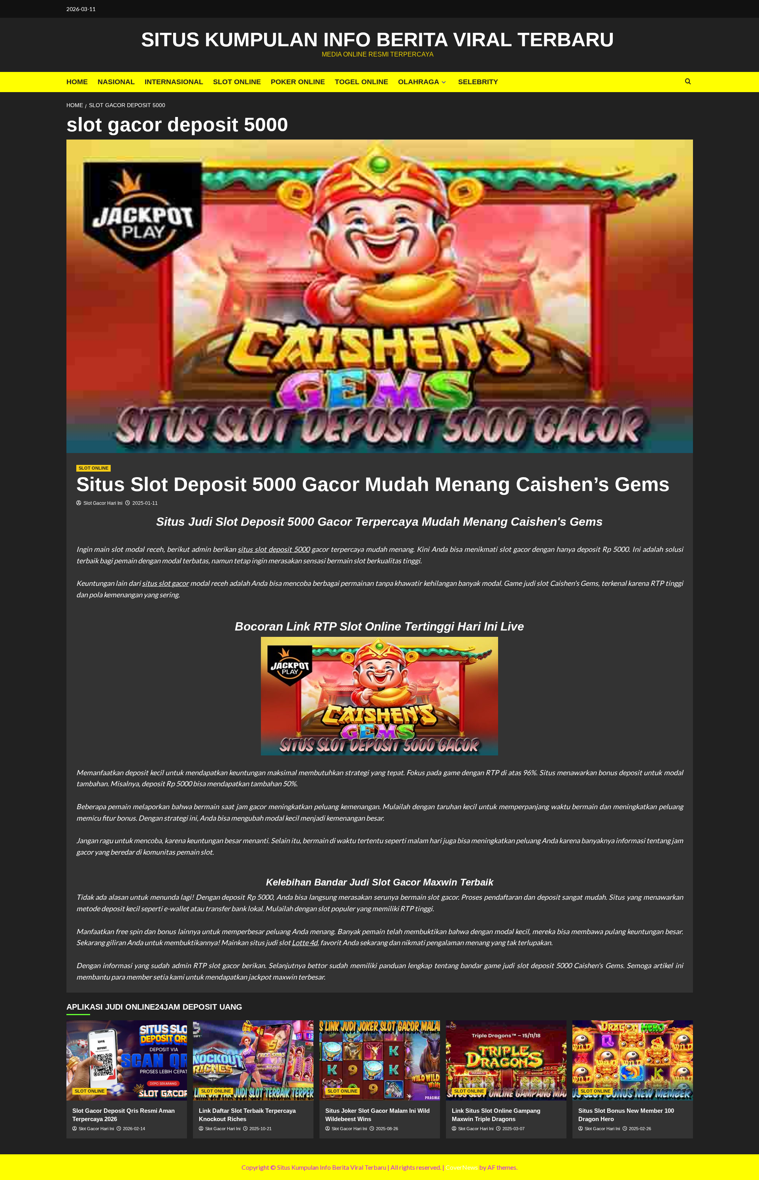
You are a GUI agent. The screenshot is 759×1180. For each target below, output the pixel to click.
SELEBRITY (478, 82)
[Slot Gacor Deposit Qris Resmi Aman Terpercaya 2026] (126, 1060)
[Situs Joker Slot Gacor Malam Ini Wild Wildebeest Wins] (379, 1060)
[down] (443, 82)
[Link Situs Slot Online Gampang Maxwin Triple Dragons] (506, 1060)
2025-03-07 (513, 1128)
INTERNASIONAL (174, 82)
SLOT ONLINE (237, 82)
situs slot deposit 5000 (274, 549)
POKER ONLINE (298, 82)
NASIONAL (116, 82)
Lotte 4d (304, 942)
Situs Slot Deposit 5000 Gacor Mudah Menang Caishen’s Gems (373, 484)
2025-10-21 (260, 1128)
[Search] (688, 82)
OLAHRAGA (418, 82)
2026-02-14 (134, 1128)
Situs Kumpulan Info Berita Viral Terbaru (377, 39)
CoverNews (462, 1167)
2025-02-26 (640, 1128)
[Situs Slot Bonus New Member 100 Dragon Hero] (632, 1060)
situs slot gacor (165, 583)
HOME (77, 82)
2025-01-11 (145, 503)
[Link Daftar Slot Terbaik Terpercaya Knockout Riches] (253, 1060)
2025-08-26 (387, 1128)
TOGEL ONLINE (361, 82)
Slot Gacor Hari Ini (103, 503)
